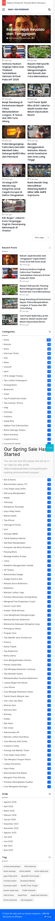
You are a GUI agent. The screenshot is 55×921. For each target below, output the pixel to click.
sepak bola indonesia (39, 895)
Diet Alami (8, 723)
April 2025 (8, 850)
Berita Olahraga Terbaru (15, 430)
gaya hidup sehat (10, 876)
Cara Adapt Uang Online (15, 755)
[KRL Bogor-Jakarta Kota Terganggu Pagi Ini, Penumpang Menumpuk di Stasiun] (13, 205)
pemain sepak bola (11, 890)
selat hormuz (9, 895)
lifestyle (7, 344)
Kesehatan (8, 588)
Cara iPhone (9, 687)
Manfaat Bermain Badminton (17, 619)
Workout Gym (10, 705)
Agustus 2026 (10, 802)
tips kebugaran (27, 900)
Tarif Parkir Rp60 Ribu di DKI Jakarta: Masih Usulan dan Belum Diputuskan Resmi (39, 109)
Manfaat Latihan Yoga (14, 592)
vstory (7, 561)
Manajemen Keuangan (14, 507)
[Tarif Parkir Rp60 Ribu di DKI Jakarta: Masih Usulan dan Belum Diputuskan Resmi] (39, 90)
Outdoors (8, 416)
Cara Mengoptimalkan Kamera (17, 660)
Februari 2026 (10, 815)
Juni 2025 (8, 841)
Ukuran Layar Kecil (12, 606)
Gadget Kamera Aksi (13, 579)
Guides (7, 719)
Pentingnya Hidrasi (12, 628)
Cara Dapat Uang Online (15, 489)
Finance (7, 642)
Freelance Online (11, 746)
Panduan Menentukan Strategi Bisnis (20, 597)
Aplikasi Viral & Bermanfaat (16, 425)
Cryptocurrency (11, 439)
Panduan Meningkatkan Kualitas (18, 782)
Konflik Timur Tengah (29, 885)
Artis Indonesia (30, 866)
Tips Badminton (11, 651)
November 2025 (11, 828)
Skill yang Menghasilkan (14, 493)
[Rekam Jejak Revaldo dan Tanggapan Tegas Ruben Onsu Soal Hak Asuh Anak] (26, 29)
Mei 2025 (8, 846)
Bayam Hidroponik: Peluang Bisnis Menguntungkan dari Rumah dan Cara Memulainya (38, 70)
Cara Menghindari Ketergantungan (19, 615)
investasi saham (10, 881)
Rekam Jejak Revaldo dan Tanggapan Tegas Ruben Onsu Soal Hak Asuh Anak (33, 258)
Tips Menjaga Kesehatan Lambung (19, 669)
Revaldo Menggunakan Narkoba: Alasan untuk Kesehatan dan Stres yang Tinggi (37, 151)
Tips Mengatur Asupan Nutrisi (17, 759)
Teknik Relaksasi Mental (14, 538)
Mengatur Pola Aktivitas (14, 777)
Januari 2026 (10, 819)
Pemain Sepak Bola (12, 665)
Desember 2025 (11, 824)
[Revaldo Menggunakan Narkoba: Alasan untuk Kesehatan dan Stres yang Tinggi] (39, 131)
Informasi (8, 412)
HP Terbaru (9, 570)
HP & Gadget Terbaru (13, 376)
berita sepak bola (41, 871)
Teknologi (8, 502)
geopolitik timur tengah (30, 876)
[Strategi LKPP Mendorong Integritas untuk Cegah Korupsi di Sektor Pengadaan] (13, 170)
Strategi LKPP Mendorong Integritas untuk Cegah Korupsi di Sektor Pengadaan (13, 189)
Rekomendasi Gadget (13, 574)
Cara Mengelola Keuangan (16, 786)
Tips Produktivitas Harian (15, 398)
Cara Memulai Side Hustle (15, 741)
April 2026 (8, 806)
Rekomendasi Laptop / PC (15, 484)
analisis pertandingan (12, 866)
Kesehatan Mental (27, 881)
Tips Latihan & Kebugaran (15, 380)
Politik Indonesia (28, 890)
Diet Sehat (8, 728)
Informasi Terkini (11, 353)
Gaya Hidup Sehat (12, 511)
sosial (6, 394)
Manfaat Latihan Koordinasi (16, 737)
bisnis (6, 349)
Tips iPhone (9, 520)
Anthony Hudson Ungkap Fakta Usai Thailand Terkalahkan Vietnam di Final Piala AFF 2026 (13, 71)
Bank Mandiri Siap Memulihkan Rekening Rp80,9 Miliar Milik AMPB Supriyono (38, 189)
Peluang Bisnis (10, 552)
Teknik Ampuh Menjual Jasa (16, 696)
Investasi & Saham (12, 443)
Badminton (9, 389)
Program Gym (10, 633)
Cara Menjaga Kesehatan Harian (18, 692)
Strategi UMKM (11, 534)
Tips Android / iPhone (13, 403)
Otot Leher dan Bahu (13, 701)
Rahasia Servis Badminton (16, 583)
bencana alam (10, 710)
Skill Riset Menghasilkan (14, 543)
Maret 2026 (9, 811)
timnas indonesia (10, 900)
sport (6, 371)
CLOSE (49, 448)
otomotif (7, 367)
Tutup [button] (48, 917)
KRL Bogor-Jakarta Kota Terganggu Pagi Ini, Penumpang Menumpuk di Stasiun (13, 224)
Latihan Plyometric (12, 764)
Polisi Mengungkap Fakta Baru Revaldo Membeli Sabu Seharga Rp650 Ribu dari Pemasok (13, 150)
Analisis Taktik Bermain (14, 610)
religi (6, 407)
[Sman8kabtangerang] (18, 9)
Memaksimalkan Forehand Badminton (21, 678)
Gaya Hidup (9, 768)
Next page (39, 237)
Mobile (7, 498)
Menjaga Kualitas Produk (15, 556)
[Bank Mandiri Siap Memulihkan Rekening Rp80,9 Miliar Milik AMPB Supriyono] (39, 170)
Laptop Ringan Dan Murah (16, 683)
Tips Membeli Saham (13, 674)
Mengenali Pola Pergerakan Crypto (19, 601)
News (6, 362)
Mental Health (10, 516)
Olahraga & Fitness (12, 525)
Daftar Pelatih (10, 646)
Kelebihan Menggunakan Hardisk (18, 565)
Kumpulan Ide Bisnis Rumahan (17, 547)
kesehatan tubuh (10, 885)
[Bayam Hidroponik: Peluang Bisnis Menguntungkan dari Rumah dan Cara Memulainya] (39, 51)
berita (6, 340)
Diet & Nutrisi (10, 480)
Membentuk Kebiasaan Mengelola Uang (22, 624)
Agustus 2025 (10, 832)
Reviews (7, 714)
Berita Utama (10, 656)
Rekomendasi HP (11, 732)
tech (6, 529)
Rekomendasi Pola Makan (15, 773)
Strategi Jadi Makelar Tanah (16, 750)
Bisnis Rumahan (11, 434)
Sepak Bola (9, 421)
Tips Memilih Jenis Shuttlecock (18, 637)
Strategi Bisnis (10, 385)
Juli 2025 (8, 837)
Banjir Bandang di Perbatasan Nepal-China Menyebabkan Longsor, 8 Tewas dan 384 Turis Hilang (13, 112)
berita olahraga (10, 871)
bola (6, 358)
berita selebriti (25, 871)
